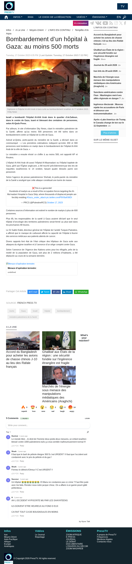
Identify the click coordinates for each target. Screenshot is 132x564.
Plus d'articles (109, 133)
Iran (6, 535)
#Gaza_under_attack (36, 197)
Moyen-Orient (37, 30)
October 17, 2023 (55, 202)
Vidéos (39, 530)
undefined (12, 272)
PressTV (102, 530)
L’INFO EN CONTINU (59, 30)
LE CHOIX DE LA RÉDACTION (55, 17)
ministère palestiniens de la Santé (23, 317)
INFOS (16, 17)
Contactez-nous (104, 542)
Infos (8, 30)
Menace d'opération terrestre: (22, 268)
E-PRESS (70, 537)
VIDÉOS (80, 17)
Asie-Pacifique (11, 539)
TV (122, 6)
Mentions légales (105, 539)
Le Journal (40, 535)
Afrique (7, 542)
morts (11, 311)
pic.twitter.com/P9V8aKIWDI (59, 197)
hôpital (47, 311)
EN (119, 17)
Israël (35, 311)
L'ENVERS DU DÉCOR (77, 546)
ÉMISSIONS (98, 17)
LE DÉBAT (71, 542)
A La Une (20, 30)
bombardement (63, 311)
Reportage (40, 537)
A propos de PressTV (106, 535)
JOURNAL (71, 539)
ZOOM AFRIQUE (74, 535)
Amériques (9, 546)
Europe (7, 544)
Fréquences (102, 537)
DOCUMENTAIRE (74, 544)
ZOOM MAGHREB (74, 548)
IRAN (30, 17)
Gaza (23, 311)
